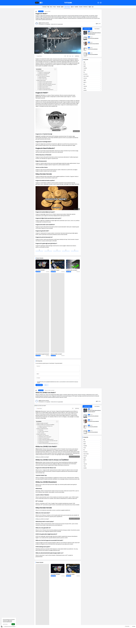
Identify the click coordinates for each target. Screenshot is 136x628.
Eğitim (84, 66)
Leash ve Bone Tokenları (43, 431)
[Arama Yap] (98, 3)
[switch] (41, 3)
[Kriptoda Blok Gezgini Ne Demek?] (42, 314)
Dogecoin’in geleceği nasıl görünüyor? (46, 89)
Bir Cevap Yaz (39, 361)
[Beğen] (65, 56)
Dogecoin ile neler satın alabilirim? (45, 85)
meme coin (53, 61)
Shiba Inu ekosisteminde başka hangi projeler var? (48, 443)
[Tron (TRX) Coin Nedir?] (42, 266)
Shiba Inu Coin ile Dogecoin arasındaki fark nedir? (48, 440)
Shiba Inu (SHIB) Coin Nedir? (42, 423)
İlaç (84, 72)
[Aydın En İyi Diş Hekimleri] (92, 54)
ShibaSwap (41, 430)
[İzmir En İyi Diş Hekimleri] (92, 49)
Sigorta (84, 82)
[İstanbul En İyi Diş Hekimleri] (92, 43)
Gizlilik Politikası (5, 624)
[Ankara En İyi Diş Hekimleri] (92, 38)
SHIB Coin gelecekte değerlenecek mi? (46, 439)
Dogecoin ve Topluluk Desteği (44, 72)
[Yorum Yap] (68, 56)
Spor (84, 84)
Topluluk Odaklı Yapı (43, 427)
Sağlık (84, 80)
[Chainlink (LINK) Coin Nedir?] (73, 266)
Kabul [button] (13, 624)
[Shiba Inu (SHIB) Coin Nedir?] (57, 314)
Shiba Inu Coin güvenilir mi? (44, 438)
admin (40, 22)
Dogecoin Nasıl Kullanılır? (42, 74)
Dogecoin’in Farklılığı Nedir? (44, 73)
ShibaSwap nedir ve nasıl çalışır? (45, 436)
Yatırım (84, 88)
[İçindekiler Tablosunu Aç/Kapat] (54, 69)
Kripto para (38, 411)
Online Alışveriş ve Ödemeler (44, 76)
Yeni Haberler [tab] (97, 28)
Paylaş (134, 626)
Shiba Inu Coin (39, 449)
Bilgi (84, 439)
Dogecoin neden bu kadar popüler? (45, 81)
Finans (84, 70)
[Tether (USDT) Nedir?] (57, 266)
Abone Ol (37, 2)
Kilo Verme (85, 74)
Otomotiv (85, 78)
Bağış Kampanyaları (42, 77)
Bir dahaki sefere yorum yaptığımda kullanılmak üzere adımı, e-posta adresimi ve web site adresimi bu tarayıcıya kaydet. (57, 382)
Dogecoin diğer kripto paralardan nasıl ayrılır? (47, 84)
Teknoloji (85, 86)
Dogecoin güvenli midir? (43, 86)
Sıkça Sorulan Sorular (41, 80)
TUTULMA (68, 3)
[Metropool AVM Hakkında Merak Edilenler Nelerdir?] (92, 33)
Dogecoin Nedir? (40, 70)
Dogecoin (38, 95)
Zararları (85, 90)
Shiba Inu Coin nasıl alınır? (44, 435)
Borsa (84, 441)
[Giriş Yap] (101, 3)
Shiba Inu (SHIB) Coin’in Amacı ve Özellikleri (45, 424)
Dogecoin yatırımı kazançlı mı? (44, 88)
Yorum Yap (127, 626)
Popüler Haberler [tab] (87, 28)
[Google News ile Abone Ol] (39, 56)
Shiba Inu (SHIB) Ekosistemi (42, 428)
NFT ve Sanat (41, 432)
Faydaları (85, 68)
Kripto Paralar (86, 76)
